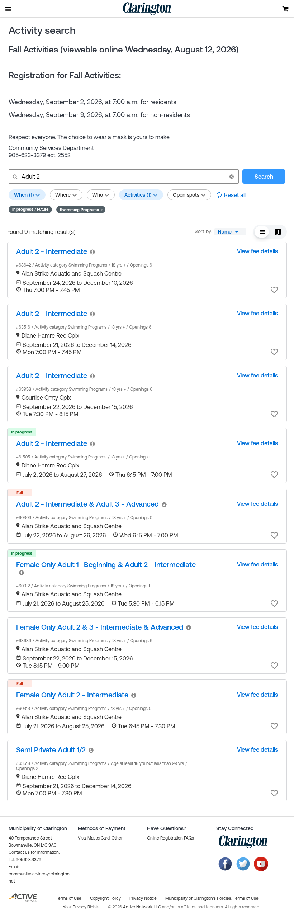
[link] (51, 251)
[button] (231, 176)
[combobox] (230, 231)
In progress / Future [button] (30, 209)
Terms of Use (246, 898)
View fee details (257, 251)
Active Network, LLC (142, 906)
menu (8, 9)
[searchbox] (123, 176)
